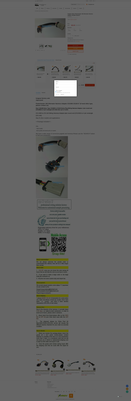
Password (57, 87)
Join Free (62, 94)
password (60, 90)
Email (56, 83)
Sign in (57, 94)
